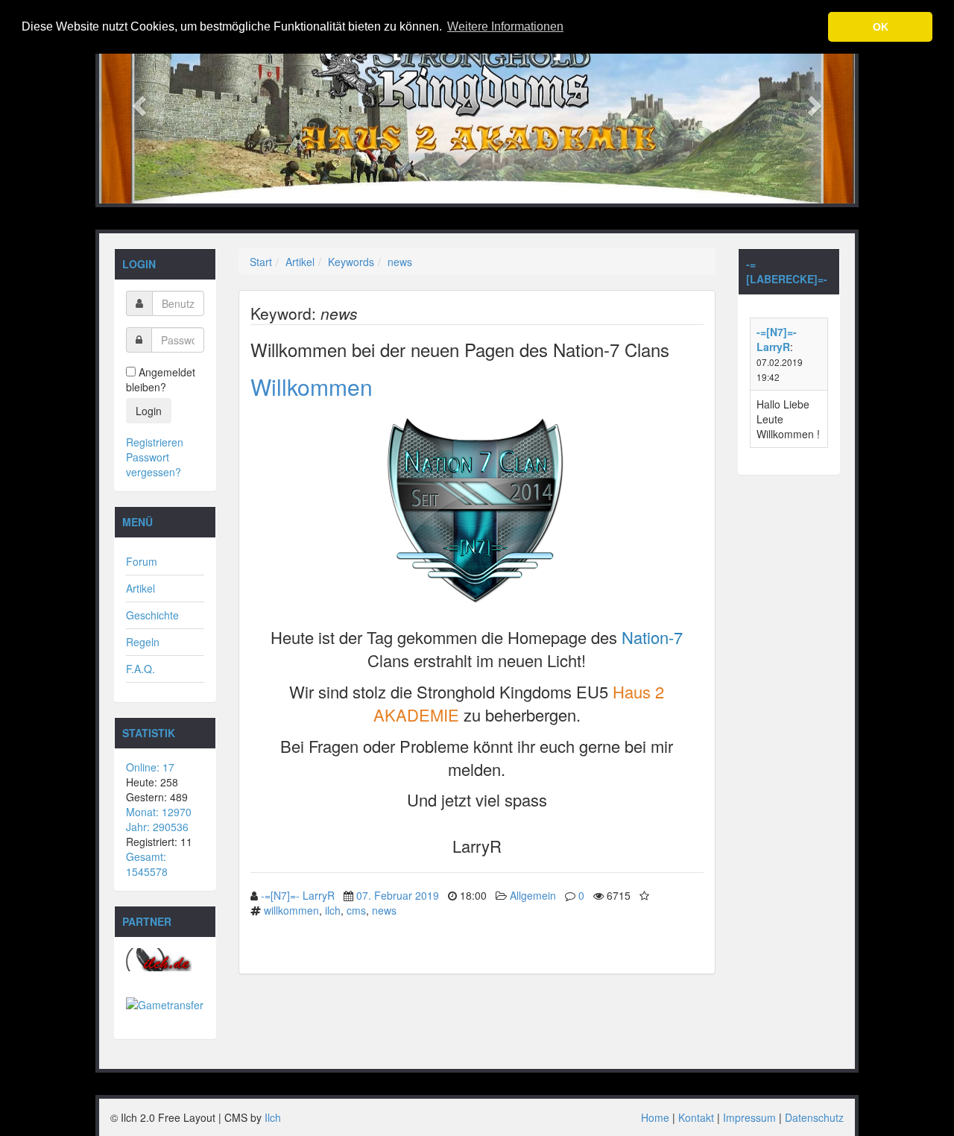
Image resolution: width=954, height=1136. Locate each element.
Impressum (749, 1117)
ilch (333, 910)
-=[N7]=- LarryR (298, 895)
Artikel (140, 588)
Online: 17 (150, 767)
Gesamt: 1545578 (147, 864)
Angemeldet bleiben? (160, 379)
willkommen (291, 910)
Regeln (142, 641)
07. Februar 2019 (397, 895)
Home (655, 1117)
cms (356, 910)
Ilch (273, 1117)
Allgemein (533, 895)
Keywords (351, 261)
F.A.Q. (140, 668)
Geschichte (152, 615)
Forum (141, 561)
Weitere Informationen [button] (505, 26)
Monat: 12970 (159, 811)
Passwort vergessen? (153, 464)
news (400, 261)
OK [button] (880, 27)
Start (261, 261)
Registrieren (154, 442)
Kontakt (696, 1117)
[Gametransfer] (165, 1004)
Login (149, 410)
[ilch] (165, 959)
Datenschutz (814, 1117)
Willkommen (311, 386)
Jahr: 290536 (157, 826)
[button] (136, 101)
